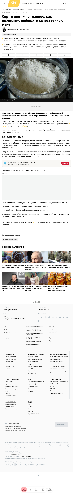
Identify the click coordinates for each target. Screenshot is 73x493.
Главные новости (11, 356)
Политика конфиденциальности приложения (34, 334)
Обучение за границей (56, 393)
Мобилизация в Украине (58, 354)
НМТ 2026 (52, 388)
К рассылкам (61, 424)
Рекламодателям (7, 341)
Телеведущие (6, 338)
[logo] (14, 3)
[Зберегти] (64, 55)
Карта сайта (52, 338)
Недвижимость (11, 402)
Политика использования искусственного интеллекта (33, 330)
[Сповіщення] (69, 3)
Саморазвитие (54, 391)
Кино (29, 379)
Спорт (30, 402)
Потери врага (32, 373)
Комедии (30, 389)
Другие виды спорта (34, 414)
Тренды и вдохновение (12, 409)
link (38, 317)
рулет (35, 222)
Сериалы (30, 391)
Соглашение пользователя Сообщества (33, 338)
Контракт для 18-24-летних (58, 364)
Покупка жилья (10, 406)
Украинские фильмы (34, 384)
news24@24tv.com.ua (10, 310)
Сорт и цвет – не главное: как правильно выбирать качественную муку (45, 9)
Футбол (30, 406)
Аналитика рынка (11, 404)
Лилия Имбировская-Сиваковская (18, 29)
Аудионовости (10, 366)
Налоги (8, 393)
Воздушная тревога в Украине (36, 364)
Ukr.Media (23, 126)
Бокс (29, 404)
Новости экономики (12, 379)
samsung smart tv (40, 464)
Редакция (5, 329)
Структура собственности (56, 332)
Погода (8, 369)
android (10, 464)
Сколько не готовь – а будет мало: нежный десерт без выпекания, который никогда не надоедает (36, 131)
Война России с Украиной (36, 354)
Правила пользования (9, 343)
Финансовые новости (12, 386)
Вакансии (51, 329)
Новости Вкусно (6, 9)
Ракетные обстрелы (33, 356)
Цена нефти (9, 381)
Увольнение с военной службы (59, 356)
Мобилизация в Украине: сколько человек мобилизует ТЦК (58, 371)
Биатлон (30, 411)
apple (19, 464)
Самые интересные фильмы (36, 381)
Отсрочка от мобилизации (58, 366)
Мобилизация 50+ (55, 359)
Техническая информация (33, 344)
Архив (50, 335)
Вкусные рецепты (28, 3)
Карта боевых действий (35, 359)
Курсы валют (9, 384)
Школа (52, 386)
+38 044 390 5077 (43, 310)
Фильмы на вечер (33, 386)
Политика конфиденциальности (34, 326)
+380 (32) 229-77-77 (15, 454)
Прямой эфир (10, 361)
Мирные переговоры (34, 361)
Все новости (10, 354)
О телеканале (6, 335)
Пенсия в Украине (11, 396)
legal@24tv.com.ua (26, 456)
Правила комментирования (33, 341)
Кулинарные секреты (18, 9)
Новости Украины (11, 359)
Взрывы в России (33, 371)
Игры (50, 341)
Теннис (30, 409)
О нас (4, 326)
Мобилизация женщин (56, 361)
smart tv (29, 464)
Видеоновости (10, 364)
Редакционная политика (9, 332)
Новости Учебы (55, 379)
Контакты (51, 326)
